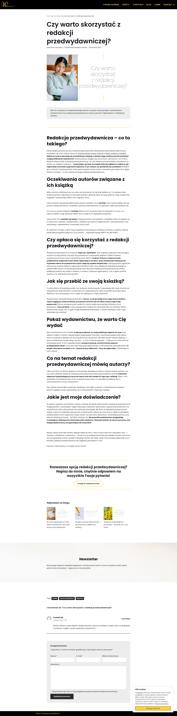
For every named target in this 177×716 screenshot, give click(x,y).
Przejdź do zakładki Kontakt (89, 484)
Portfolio (138, 4)
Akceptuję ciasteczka (153, 708)
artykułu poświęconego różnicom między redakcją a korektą (101, 153)
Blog (148, 4)
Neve (38, 713)
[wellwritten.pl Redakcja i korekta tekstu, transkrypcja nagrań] (7, 5)
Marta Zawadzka (56, 47)
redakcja (80, 598)
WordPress (55, 713)
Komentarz (55, 664)
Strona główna (111, 4)
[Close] (171, 688)
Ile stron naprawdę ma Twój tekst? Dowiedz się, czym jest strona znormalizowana (58, 524)
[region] (153, 699)
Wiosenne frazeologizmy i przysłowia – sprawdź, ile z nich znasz (116, 524)
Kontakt (168, 4)
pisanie (54, 598)
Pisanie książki (69, 47)
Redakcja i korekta (80, 47)
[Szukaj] (174, 4)
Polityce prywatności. (162, 704)
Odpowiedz (125, 619)
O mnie (157, 4)
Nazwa (53, 656)
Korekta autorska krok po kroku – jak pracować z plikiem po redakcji (88, 524)
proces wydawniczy (67, 598)
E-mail (79, 656)
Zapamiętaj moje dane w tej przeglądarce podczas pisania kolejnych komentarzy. (85, 691)
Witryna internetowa (110, 656)
